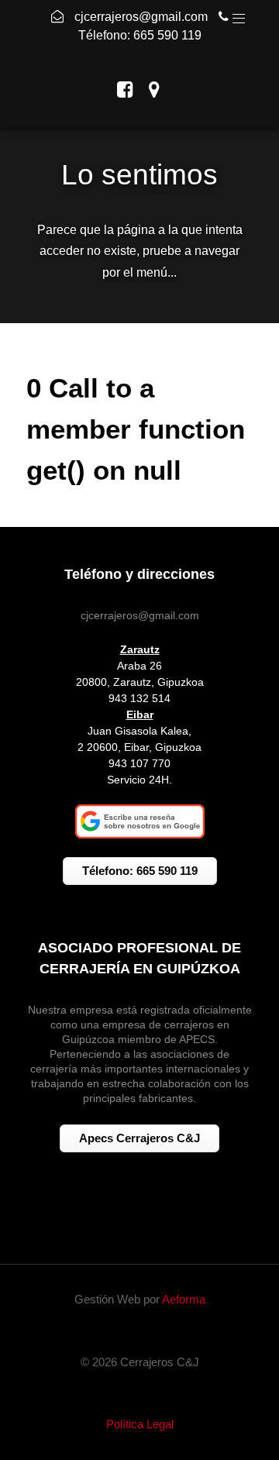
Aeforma (183, 1299)
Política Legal (140, 1424)
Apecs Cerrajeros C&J (139, 1138)
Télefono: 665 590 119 (140, 35)
